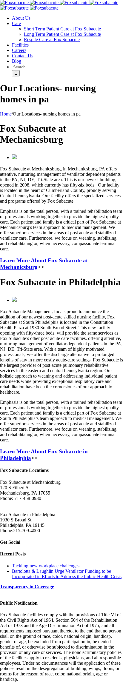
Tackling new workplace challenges (45, 565)
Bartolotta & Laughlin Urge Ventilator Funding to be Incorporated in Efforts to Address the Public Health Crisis (67, 574)
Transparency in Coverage (27, 586)
